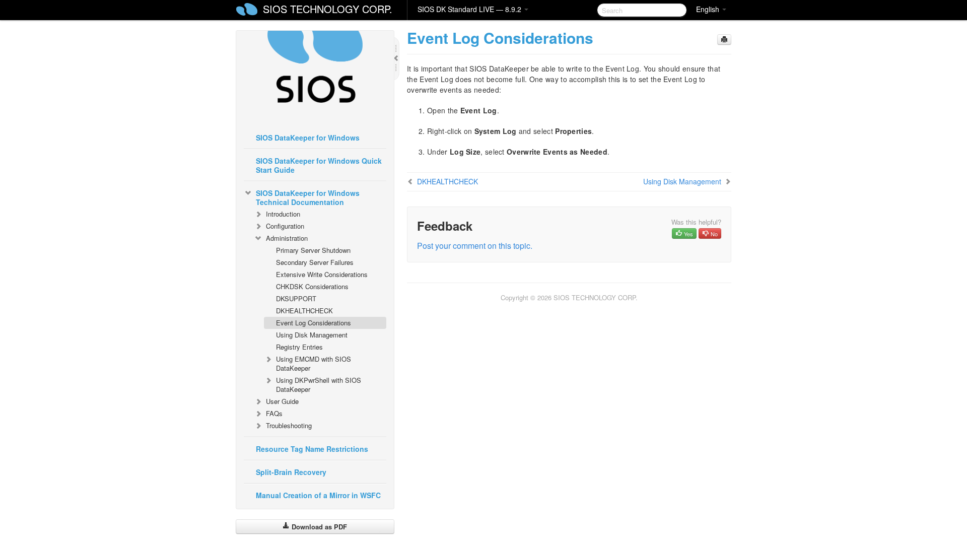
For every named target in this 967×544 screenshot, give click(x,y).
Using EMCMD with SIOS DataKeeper (313, 363)
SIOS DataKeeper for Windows (308, 137)
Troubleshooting (289, 425)
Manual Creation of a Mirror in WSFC (318, 495)
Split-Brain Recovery (291, 472)
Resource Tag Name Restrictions (312, 449)
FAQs (274, 413)
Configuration (285, 226)
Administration (287, 238)
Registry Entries (299, 347)
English (708, 9)
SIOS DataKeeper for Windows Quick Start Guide (319, 165)
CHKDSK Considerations (312, 286)
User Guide (282, 401)
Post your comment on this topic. (474, 245)
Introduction (283, 214)
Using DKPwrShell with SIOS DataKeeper (318, 384)
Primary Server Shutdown (313, 250)
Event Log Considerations (313, 322)
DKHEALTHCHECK (304, 310)
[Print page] (724, 39)
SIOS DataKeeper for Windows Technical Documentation (308, 197)
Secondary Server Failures (315, 262)
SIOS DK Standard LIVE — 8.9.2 (470, 9)
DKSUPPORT (296, 298)
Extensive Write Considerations (322, 274)
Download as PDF (318, 526)
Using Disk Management (312, 334)
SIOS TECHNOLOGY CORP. (327, 9)
